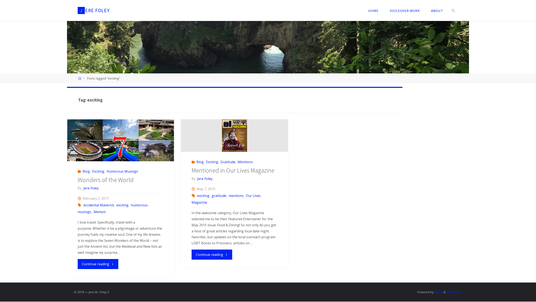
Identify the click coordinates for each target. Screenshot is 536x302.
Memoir (100, 212)
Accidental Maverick (98, 205)
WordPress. (454, 292)
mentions (236, 195)
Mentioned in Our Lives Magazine (233, 170)
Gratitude (227, 162)
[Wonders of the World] (120, 146)
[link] (453, 10)
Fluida (438, 292)
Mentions (245, 162)
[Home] (79, 78)
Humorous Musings (122, 171)
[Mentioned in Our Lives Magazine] (234, 135)
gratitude (219, 195)
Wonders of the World (106, 180)
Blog (86, 171)
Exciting (98, 171)
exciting (122, 205)
